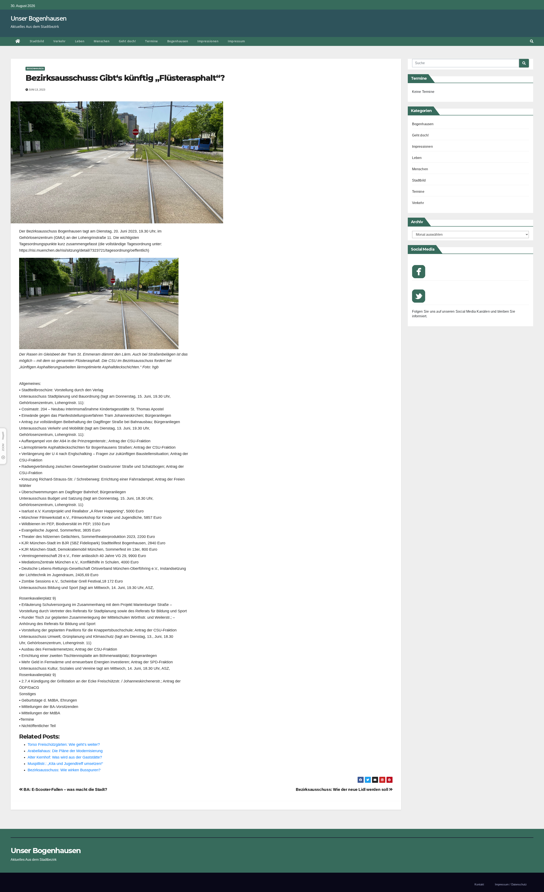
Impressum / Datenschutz (511, 884)
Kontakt (479, 884)
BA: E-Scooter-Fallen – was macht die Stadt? (65, 789)
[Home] (18, 41)
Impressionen (207, 41)
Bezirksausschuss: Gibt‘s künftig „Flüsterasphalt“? (125, 78)
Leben (80, 41)
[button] (531, 41)
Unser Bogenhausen (38, 18)
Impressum (236, 41)
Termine (151, 41)
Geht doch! (127, 41)
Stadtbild (37, 41)
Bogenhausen (177, 41)
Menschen (101, 41)
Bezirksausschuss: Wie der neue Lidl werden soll (342, 789)
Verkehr (59, 41)
